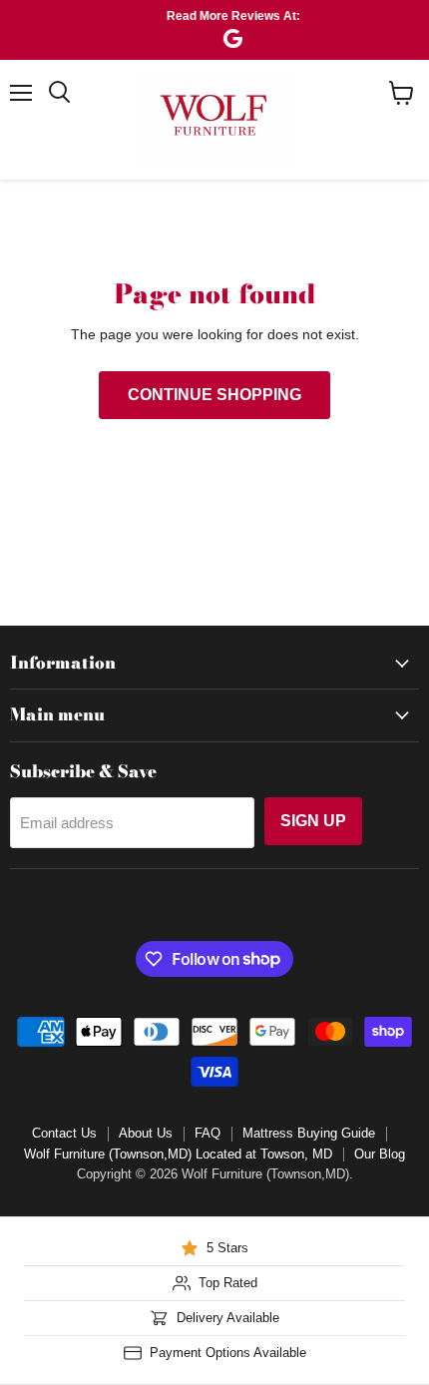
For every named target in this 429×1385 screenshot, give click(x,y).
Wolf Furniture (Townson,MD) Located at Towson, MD (178, 1154)
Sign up (313, 820)
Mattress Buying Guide (308, 1133)
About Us (146, 1133)
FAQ (207, 1133)
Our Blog (379, 1154)
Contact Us (64, 1133)
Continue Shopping (214, 394)
